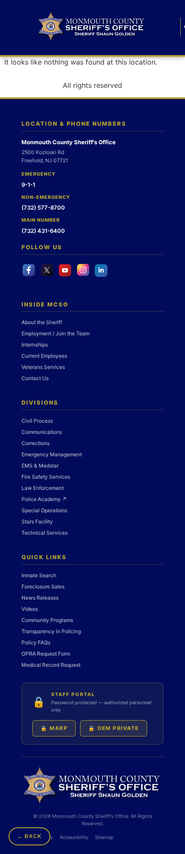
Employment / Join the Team (55, 333)
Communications (42, 432)
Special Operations (44, 510)
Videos (30, 609)
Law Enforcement (43, 488)
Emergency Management (52, 454)
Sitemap (104, 837)
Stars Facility (37, 521)
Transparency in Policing (51, 631)
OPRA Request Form (46, 653)
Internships (35, 344)
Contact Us (35, 378)
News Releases (40, 597)
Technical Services (45, 532)
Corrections (35, 443)
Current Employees (44, 356)
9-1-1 (28, 184)
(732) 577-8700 (43, 207)
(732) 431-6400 (43, 230)
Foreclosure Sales (43, 586)
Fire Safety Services (46, 476)
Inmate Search (39, 575)
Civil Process (37, 421)
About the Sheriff (42, 322)
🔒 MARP (54, 728)
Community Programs (47, 620)
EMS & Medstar (40, 465)
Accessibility (74, 837)
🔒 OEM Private (113, 728)
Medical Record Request (51, 665)
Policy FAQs (36, 642)
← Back (29, 836)
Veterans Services (43, 367)
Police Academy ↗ (44, 499)
